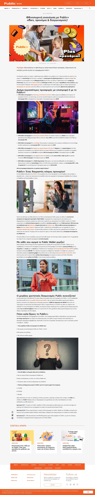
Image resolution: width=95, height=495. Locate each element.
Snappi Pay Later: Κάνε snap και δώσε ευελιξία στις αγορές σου (72, 447)
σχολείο (72, 76)
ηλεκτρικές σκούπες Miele (40, 135)
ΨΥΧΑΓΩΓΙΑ (33, 8)
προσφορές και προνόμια (24, 87)
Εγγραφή (53, 484)
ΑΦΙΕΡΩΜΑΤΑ (38, 468)
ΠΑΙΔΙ (54, 8)
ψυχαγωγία (37, 84)
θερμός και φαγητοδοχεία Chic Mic (43, 148)
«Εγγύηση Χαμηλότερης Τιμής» (25, 229)
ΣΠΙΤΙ (48, 8)
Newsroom (14, 480)
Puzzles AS (42, 155)
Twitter (71, 485)
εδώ (69, 237)
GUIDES (60, 8)
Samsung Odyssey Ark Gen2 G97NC (63, 248)
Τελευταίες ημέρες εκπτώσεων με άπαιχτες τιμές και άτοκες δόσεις (46, 447)
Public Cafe (14, 477)
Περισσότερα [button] (28, 492)
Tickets (77, 3)
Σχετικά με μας (31, 474)
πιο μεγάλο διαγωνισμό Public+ (38, 300)
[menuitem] (8, 8)
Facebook (68, 485)
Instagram (78, 485)
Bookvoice (32, 225)
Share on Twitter (12, 415)
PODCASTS (69, 8)
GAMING (24, 8)
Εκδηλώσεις (68, 3)
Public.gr (86, 3)
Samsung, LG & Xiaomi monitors (42, 95)
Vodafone (49, 225)
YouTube (75, 485)
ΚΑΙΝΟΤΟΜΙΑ (49, 13)
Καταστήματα (30, 480)
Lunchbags (36, 143)
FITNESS (42, 8)
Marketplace (14, 474)
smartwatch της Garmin (65, 253)
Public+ (35, 174)
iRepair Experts (30, 227)
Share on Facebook (12, 412)
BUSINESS (58, 468)
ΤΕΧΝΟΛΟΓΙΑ (15, 8)
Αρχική (44, 13)
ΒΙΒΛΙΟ (6, 8)
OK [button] (88, 492)
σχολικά (34, 82)
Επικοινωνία (30, 477)
